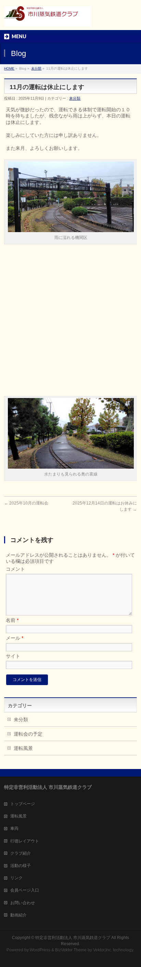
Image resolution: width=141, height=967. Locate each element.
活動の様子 (20, 865)
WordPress (40, 950)
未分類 (36, 68)
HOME (9, 68)
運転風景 (23, 748)
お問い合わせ (22, 902)
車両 (14, 828)
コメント (15, 569)
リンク (16, 878)
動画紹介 (18, 915)
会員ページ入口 (24, 890)
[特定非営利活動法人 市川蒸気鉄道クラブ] (47, 19)
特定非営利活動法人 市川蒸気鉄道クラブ (72, 937)
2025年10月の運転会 (26, 503)
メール (14, 638)
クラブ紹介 (20, 853)
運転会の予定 (28, 734)
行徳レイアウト (24, 841)
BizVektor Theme (71, 950)
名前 (12, 620)
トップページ (22, 803)
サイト (13, 656)
